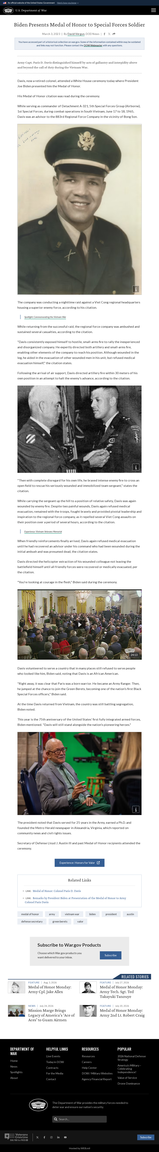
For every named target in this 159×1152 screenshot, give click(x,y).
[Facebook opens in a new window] (44, 1137)
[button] (153, 10)
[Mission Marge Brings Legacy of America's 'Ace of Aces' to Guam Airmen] (42, 1013)
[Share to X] (109, 34)
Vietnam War (72, 914)
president (111, 914)
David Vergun (76, 34)
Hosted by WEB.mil (79, 1148)
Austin (130, 914)
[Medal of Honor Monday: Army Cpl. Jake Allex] (42, 987)
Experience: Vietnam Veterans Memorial (43, 531)
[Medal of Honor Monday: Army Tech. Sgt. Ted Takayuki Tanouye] (114, 990)
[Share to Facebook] (105, 34)
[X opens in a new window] (37, 1137)
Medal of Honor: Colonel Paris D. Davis (57, 891)
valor (80, 921)
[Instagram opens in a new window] (51, 1137)
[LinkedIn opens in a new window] (58, 1137)
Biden (92, 914)
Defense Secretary (32, 921)
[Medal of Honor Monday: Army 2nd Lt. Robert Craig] (114, 1011)
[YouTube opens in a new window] (65, 1137)
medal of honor (30, 914)
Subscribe (111, 955)
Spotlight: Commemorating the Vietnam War (45, 317)
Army (52, 914)
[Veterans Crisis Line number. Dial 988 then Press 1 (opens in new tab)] (16, 1137)
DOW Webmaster (93, 45)
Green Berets (59, 921)
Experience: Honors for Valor (77, 862)
